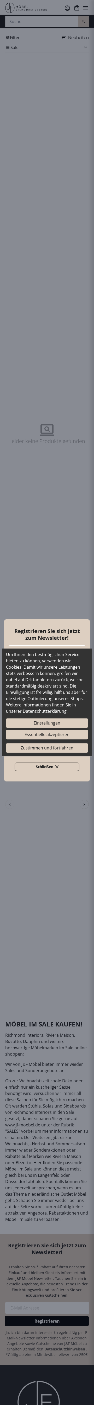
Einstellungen (47, 723)
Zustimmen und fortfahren (47, 748)
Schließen (50, 767)
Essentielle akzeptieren (47, 735)
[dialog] (47, 702)
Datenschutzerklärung (45, 711)
